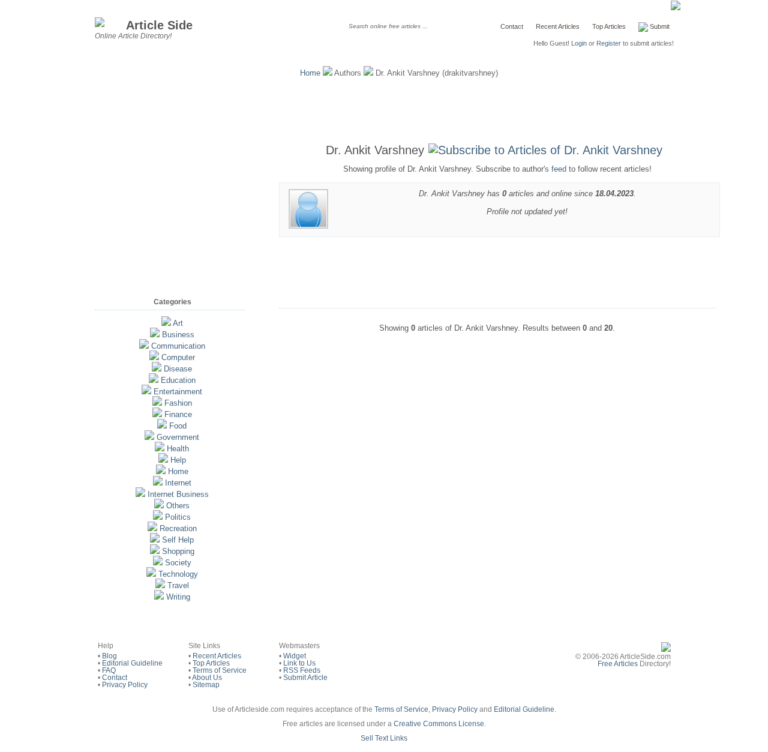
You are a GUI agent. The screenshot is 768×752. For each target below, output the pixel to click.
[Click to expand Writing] (159, 596)
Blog (109, 656)
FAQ (109, 670)
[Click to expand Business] (155, 334)
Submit (659, 26)
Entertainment (178, 391)
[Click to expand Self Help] (155, 539)
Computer (178, 357)
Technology (178, 574)
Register (608, 43)
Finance (178, 414)
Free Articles (618, 663)
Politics (178, 517)
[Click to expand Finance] (157, 414)
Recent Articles (558, 26)
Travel (178, 585)
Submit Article (305, 677)
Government (178, 437)
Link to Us (299, 663)
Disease (178, 368)
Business (178, 334)
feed (558, 168)
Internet (178, 482)
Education (178, 380)
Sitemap (206, 684)
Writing (178, 596)
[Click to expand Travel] (160, 585)
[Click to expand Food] (162, 425)
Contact (511, 26)
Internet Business (178, 494)
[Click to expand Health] (159, 448)
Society (178, 562)
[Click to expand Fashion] (157, 403)
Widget (294, 656)
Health (178, 448)
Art (178, 323)
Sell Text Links (384, 738)
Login (579, 43)
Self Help (178, 539)
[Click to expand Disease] (156, 368)
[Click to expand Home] (161, 471)
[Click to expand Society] (158, 562)
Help (178, 460)
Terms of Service (220, 670)
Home (310, 72)
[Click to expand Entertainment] (146, 391)
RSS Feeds (301, 670)
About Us (207, 677)
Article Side (159, 25)
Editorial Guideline (132, 663)
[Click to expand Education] (153, 380)
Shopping (178, 551)
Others (178, 505)
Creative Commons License (439, 723)
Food (178, 425)
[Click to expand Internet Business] (140, 494)
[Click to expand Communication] (144, 345)
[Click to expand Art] (166, 323)
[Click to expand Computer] (154, 357)
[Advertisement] (384, 108)
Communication (178, 345)
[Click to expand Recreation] (152, 528)
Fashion (178, 403)
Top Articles (609, 26)
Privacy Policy (125, 684)
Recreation (178, 528)
